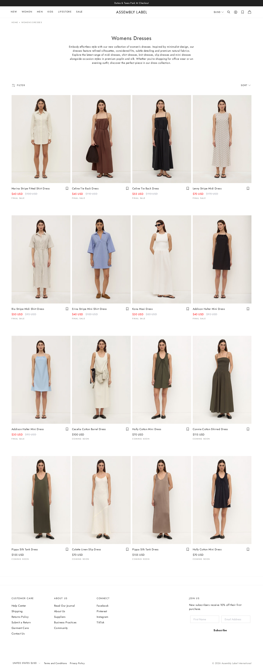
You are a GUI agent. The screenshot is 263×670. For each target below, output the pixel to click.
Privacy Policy (77, 663)
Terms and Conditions (55, 663)
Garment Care (20, 628)
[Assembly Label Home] (131, 12)
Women (27, 11)
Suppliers (60, 617)
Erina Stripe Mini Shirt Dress (89, 309)
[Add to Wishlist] (67, 188)
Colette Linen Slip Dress (86, 549)
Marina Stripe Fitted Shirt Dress (31, 188)
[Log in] (235, 12)
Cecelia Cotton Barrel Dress (89, 429)
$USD (217, 12)
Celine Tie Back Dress (85, 188)
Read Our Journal (64, 606)
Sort (244, 85)
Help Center (19, 606)
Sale (79, 11)
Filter (21, 85)
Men (40, 11)
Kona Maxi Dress (142, 309)
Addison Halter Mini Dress (209, 309)
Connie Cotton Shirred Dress (210, 429)
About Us (59, 611)
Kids (51, 11)
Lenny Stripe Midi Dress (207, 188)
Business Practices (65, 622)
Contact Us (18, 633)
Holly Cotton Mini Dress (146, 429)
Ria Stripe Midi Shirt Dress (28, 309)
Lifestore (65, 11)
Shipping (17, 611)
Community (61, 628)
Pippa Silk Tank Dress (25, 549)
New (14, 11)
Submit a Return (21, 622)
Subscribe (220, 630)
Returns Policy (20, 617)
